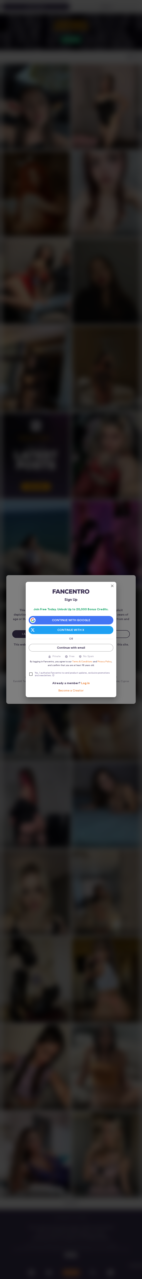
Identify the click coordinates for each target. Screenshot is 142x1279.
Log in (85, 683)
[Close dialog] (112, 585)
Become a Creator (71, 690)
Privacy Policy (104, 661)
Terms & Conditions (82, 661)
